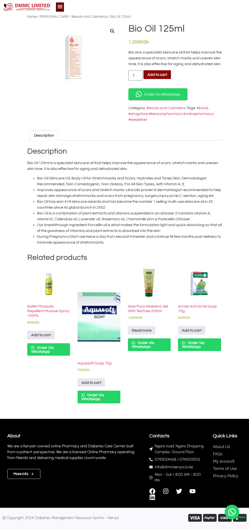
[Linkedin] (152, 497)
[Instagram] (166, 491)
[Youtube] (192, 491)
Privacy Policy (225, 476)
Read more (141, 330)
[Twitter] (179, 491)
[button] (60, 6)
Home (32, 16)
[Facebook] (152, 491)
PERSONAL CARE (54, 16)
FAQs (217, 454)
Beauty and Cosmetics (89, 16)
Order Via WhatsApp (42, 349)
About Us (221, 446)
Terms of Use (225, 468)
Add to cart (157, 75)
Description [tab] (44, 135)
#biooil (202, 108)
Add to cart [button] (41, 335)
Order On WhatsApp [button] (162, 94)
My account (223, 461)
